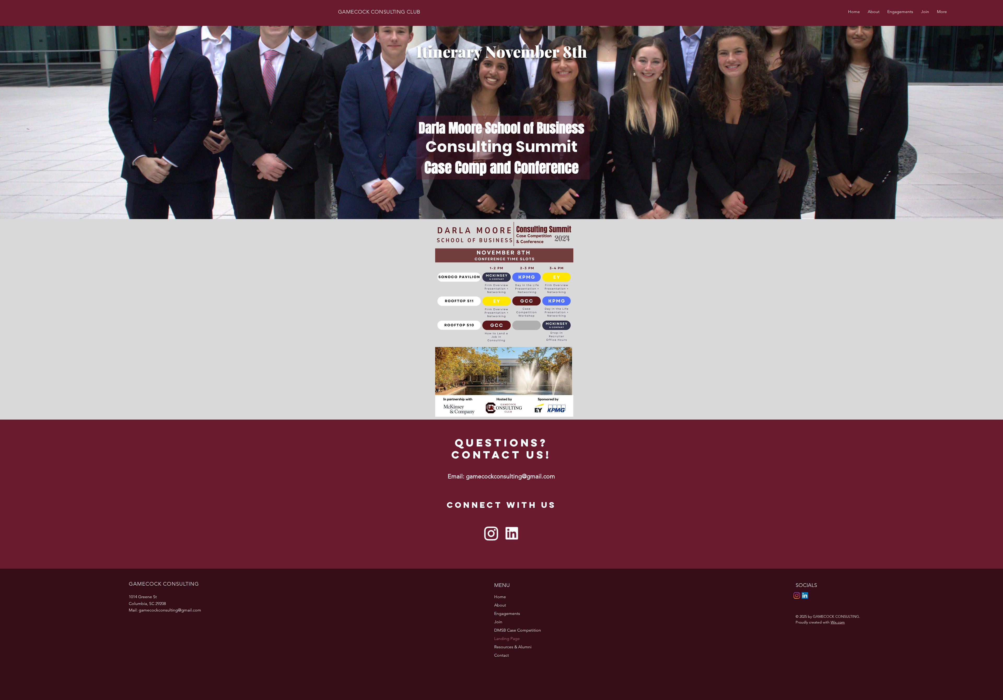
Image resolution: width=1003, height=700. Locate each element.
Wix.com (838, 622)
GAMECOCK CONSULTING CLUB (379, 12)
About (500, 605)
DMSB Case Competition (517, 630)
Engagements (507, 613)
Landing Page (507, 638)
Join (498, 621)
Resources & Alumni (513, 646)
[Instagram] (797, 595)
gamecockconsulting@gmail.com (510, 476)
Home (500, 596)
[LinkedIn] (805, 595)
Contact (501, 655)
